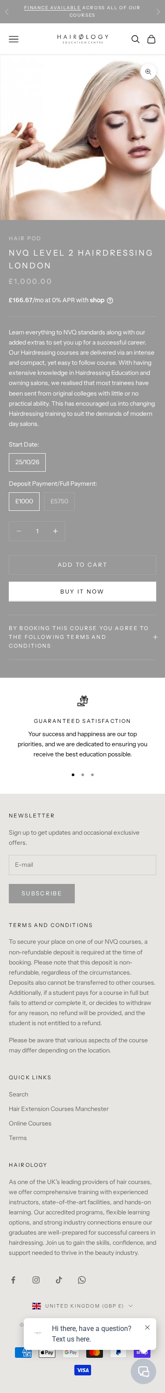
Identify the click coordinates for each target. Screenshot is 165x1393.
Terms (18, 1138)
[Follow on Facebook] (13, 1280)
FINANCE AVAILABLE (52, 8)
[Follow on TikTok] (59, 1280)
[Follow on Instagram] (36, 1280)
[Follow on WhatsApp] (81, 1280)
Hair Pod (25, 238)
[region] (82, 728)
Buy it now (82, 591)
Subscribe (42, 893)
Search (18, 1094)
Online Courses (30, 1123)
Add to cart (83, 564)
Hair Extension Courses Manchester (59, 1109)
